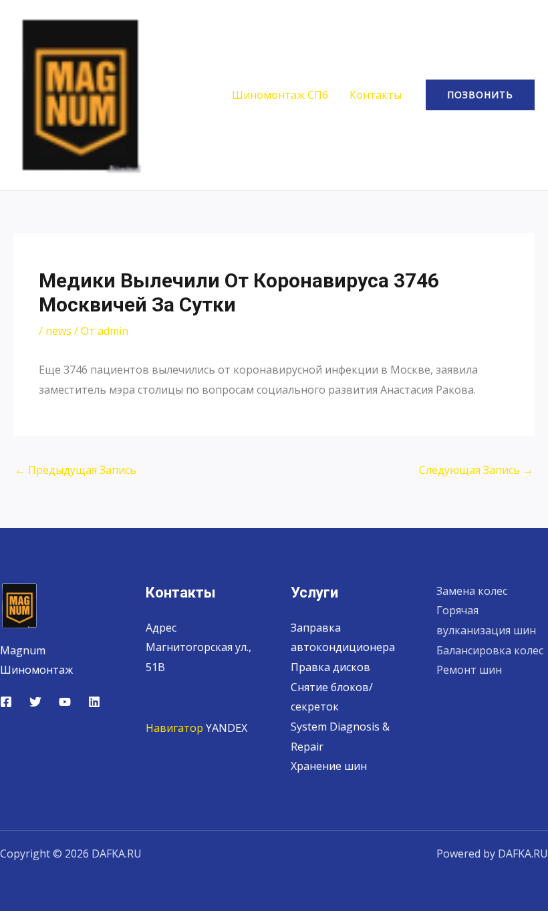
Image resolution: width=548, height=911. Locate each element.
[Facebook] (6, 702)
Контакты (376, 95)
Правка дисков (330, 667)
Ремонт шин (469, 669)
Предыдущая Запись (75, 470)
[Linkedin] (94, 702)
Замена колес (471, 590)
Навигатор (174, 728)
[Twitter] (35, 702)
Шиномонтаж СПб (280, 95)
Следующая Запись (476, 470)
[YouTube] (65, 702)
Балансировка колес (489, 650)
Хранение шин (329, 766)
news (58, 330)
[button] (480, 95)
